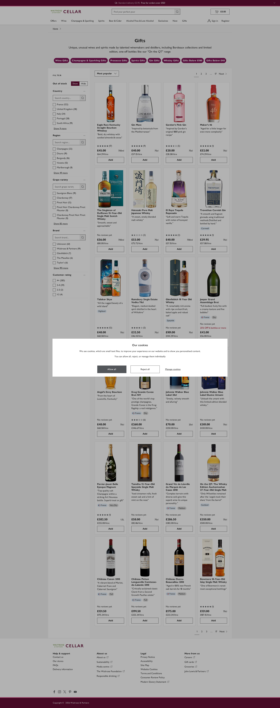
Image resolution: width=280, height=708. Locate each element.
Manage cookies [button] (173, 369)
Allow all (111, 369)
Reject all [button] (145, 369)
